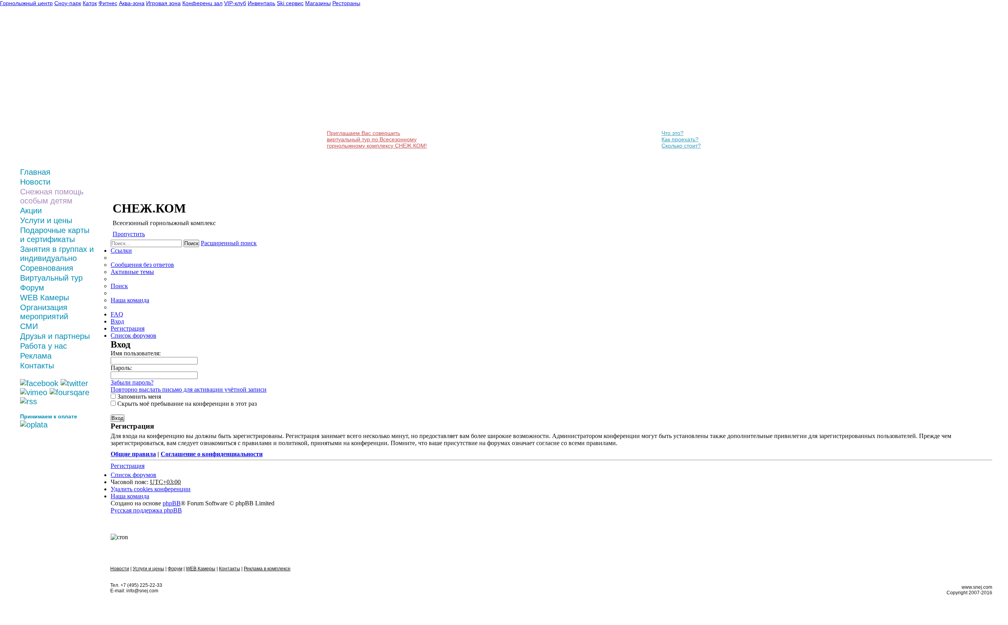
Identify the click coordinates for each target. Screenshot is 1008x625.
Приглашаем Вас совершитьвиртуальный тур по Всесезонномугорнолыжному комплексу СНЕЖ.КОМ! (377, 139)
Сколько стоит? (681, 145)
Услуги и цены (46, 220)
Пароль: (121, 367)
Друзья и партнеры (55, 336)
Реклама (36, 355)
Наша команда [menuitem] (130, 300)
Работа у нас (43, 346)
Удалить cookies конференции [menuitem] (151, 489)
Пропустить (129, 234)
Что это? (673, 133)
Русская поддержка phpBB (146, 510)
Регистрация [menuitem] (128, 328)
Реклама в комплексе (267, 568)
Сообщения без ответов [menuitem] (142, 264)
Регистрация (128, 465)
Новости (35, 182)
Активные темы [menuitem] (132, 271)
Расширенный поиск (229, 243)
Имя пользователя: (136, 353)
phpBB (172, 503)
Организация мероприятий (44, 312)
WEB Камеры (44, 297)
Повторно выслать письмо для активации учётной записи (189, 389)
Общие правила (133, 454)
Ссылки (121, 250)
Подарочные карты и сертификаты (54, 235)
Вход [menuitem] (117, 321)
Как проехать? (680, 139)
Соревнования (46, 268)
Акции (31, 210)
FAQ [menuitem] (117, 314)
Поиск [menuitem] (119, 286)
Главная (35, 172)
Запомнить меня (138, 396)
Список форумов (133, 475)
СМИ (29, 326)
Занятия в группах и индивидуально (57, 254)
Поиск (191, 243)
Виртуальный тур (51, 278)
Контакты (37, 365)
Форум (32, 287)
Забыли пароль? (132, 382)
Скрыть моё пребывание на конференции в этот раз (186, 403)
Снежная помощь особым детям (51, 196)
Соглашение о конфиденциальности (212, 454)
